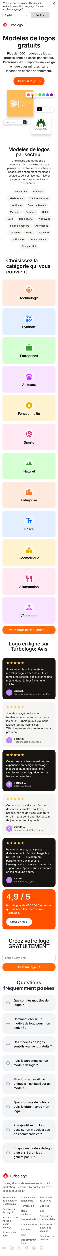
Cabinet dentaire (39, 198)
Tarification (27, 1206)
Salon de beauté (37, 205)
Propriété (31, 212)
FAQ (23, 1234)
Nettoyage (44, 219)
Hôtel (45, 212)
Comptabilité (29, 246)
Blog (41, 1211)
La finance (18, 239)
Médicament (17, 198)
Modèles (44, 1206)
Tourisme (14, 232)
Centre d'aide (28, 1219)
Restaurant (21, 191)
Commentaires (29, 1224)
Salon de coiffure (19, 226)
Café (10, 219)
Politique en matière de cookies (46, 1227)
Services (26, 1229)
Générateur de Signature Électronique (9, 1200)
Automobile (41, 226)
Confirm (40, 15)
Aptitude (17, 205)
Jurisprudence (38, 239)
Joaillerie (43, 232)
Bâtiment (38, 191)
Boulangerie (26, 219)
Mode (29, 232)
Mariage (14, 212)
